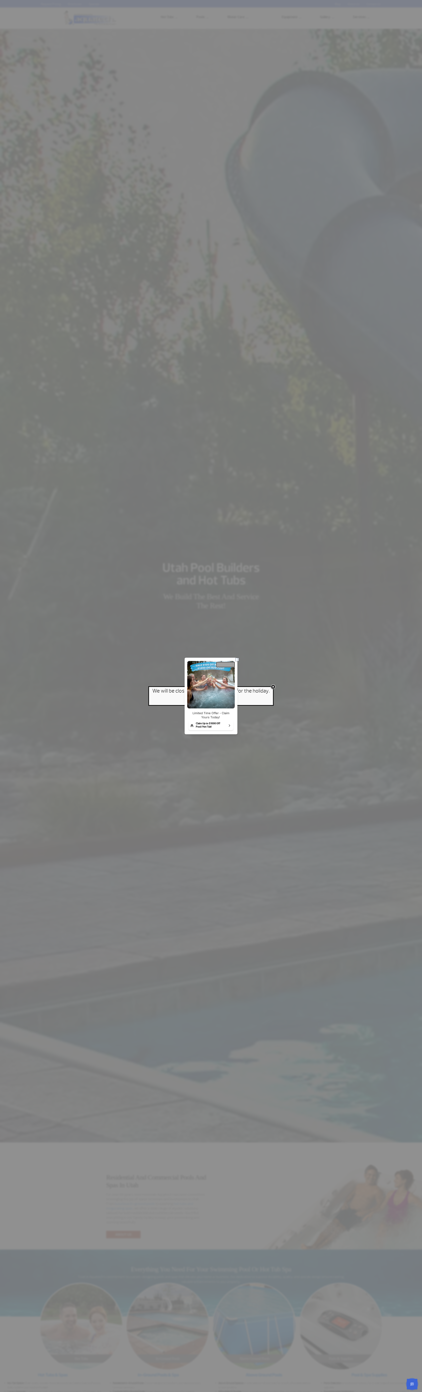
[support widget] (412, 1384)
